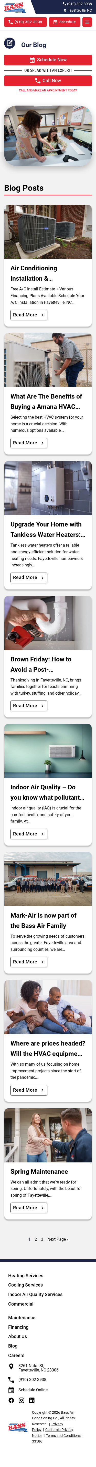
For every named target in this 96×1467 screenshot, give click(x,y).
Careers (16, 1355)
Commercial (21, 1304)
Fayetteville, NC (80, 10)
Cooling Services (25, 1285)
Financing (18, 1327)
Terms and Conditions (63, 1436)
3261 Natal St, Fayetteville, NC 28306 (38, 1368)
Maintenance (21, 1317)
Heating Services (25, 1275)
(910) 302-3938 (79, 4)
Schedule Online (33, 1389)
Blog (12, 1346)
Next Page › (57, 1239)
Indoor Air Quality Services (35, 1294)
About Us (17, 1336)
